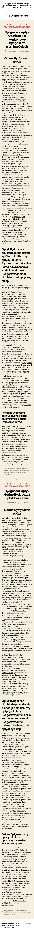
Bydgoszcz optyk (9, 468)
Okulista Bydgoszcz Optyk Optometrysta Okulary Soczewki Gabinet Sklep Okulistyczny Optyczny (17, 26)
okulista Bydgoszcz (23, 470)
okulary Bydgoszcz (21, 468)
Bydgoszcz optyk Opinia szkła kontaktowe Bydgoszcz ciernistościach (17, 39)
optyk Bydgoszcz (9, 472)
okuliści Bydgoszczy (10, 470)
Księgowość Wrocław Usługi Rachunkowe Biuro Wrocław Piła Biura (17, 5)
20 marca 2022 (24, 51)
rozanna (13, 51)
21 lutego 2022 (24, 502)
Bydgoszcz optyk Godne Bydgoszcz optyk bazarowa (17, 494)
